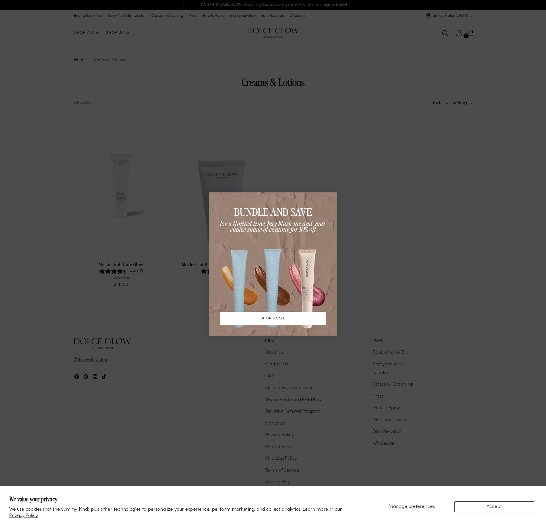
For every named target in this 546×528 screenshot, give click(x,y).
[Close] (330, 199)
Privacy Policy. (23, 516)
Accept (494, 506)
